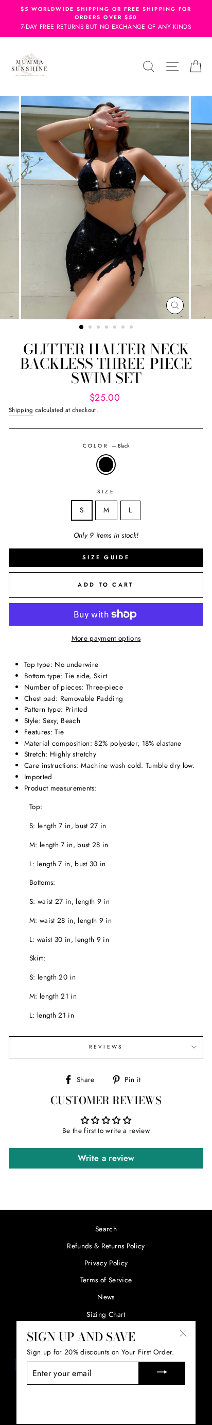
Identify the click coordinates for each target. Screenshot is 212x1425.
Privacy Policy (106, 1263)
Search (106, 1229)
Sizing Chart (105, 1314)
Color (106, 446)
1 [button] (81, 327)
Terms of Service (106, 1280)
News (105, 1297)
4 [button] (107, 328)
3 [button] (99, 328)
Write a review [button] (106, 1158)
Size (105, 491)
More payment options (106, 638)
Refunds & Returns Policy (106, 1246)
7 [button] (132, 328)
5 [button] (115, 328)
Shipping (21, 410)
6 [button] (124, 328)
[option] (106, 18)
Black (106, 464)
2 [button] (91, 328)
